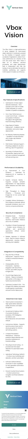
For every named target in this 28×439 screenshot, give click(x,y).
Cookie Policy (10, 437)
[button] (25, 410)
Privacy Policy (17, 437)
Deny (14, 429)
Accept (14, 425)
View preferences (14, 433)
